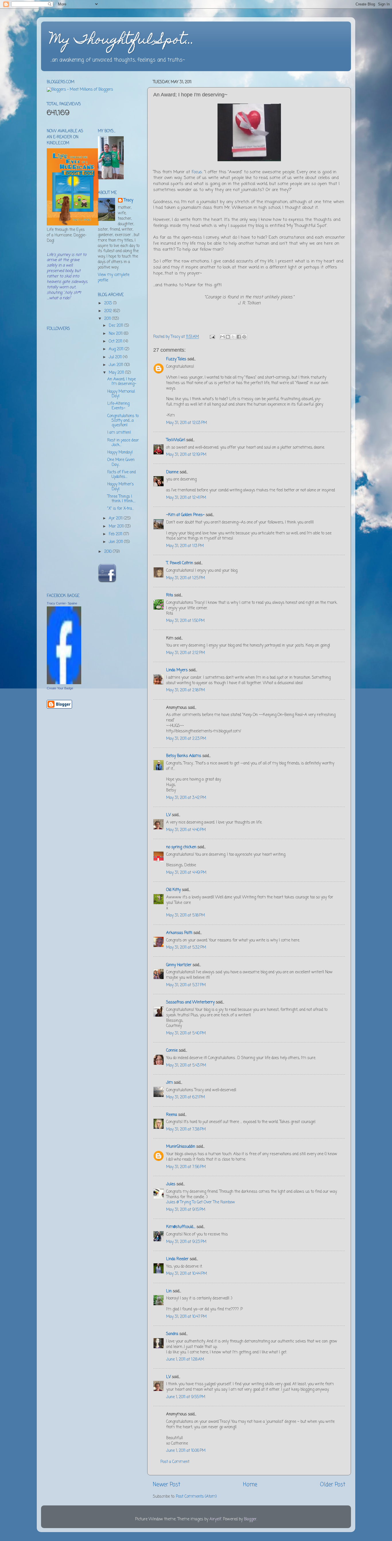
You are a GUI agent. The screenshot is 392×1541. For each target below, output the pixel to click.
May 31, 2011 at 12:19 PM (186, 455)
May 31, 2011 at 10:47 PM (186, 1317)
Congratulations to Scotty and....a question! (123, 420)
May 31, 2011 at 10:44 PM (186, 1274)
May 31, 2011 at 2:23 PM (186, 739)
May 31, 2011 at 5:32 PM (186, 948)
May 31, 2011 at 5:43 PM (186, 1066)
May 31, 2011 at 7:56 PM (186, 1167)
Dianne (172, 472)
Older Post (332, 1485)
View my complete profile (113, 277)
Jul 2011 (116, 357)
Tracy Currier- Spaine (62, 603)
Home (250, 1485)
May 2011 (117, 373)
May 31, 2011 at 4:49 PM (186, 873)
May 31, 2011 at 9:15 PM (185, 1210)
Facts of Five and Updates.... (121, 474)
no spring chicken (181, 847)
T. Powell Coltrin (179, 563)
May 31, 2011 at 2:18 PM (185, 690)
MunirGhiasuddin (180, 1147)
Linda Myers (177, 670)
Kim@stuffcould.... (180, 1227)
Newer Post (166, 1485)
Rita (169, 595)
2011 (108, 319)
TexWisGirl (175, 440)
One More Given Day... (121, 462)
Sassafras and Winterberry (190, 1002)
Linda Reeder (177, 1259)
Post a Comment (174, 1462)
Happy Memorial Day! (121, 394)
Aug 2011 (117, 349)
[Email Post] (212, 337)
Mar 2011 (117, 527)
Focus (197, 172)
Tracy (128, 200)
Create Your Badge (60, 688)
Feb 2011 (116, 534)
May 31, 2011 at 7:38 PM (186, 1129)
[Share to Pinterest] (244, 337)
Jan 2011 (116, 542)
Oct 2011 (116, 341)
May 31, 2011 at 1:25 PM (185, 578)
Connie (172, 1051)
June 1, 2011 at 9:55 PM (185, 1397)
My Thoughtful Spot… (122, 41)
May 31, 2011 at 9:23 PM (186, 1242)
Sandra (172, 1334)
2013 (108, 303)
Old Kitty (173, 890)
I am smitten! (119, 433)
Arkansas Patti (179, 933)
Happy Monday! (120, 453)
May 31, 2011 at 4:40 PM (186, 830)
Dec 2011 (116, 326)
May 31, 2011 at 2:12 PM (185, 653)
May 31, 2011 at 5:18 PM (185, 915)
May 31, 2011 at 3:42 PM (186, 798)
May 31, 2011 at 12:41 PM (186, 498)
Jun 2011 (116, 365)
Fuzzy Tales (176, 359)
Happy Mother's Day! (120, 486)
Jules (170, 1184)
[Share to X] (233, 337)
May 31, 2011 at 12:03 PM (186, 423)
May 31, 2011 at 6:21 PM (185, 1097)
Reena (171, 1115)
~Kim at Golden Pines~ (185, 515)
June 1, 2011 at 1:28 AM (185, 1360)
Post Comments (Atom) (196, 1497)
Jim (169, 1083)
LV (168, 815)
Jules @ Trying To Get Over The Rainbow (200, 1202)
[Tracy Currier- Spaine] (64, 683)
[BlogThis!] (228, 337)
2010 (108, 552)
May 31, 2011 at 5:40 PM (186, 1033)
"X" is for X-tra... (120, 509)
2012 (108, 311)
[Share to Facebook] (239, 337)
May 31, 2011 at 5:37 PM (186, 985)
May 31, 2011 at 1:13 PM (185, 546)
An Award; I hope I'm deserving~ (121, 381)
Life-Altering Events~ (118, 406)
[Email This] (222, 337)
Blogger (250, 1519)
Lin (169, 1291)
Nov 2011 (116, 334)
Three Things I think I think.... (121, 499)
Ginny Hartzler (178, 965)
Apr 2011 (116, 518)
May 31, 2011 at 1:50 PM (185, 621)
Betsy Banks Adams (183, 756)
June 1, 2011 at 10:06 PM (185, 1451)
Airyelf (215, 1519)
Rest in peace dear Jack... (123, 442)
